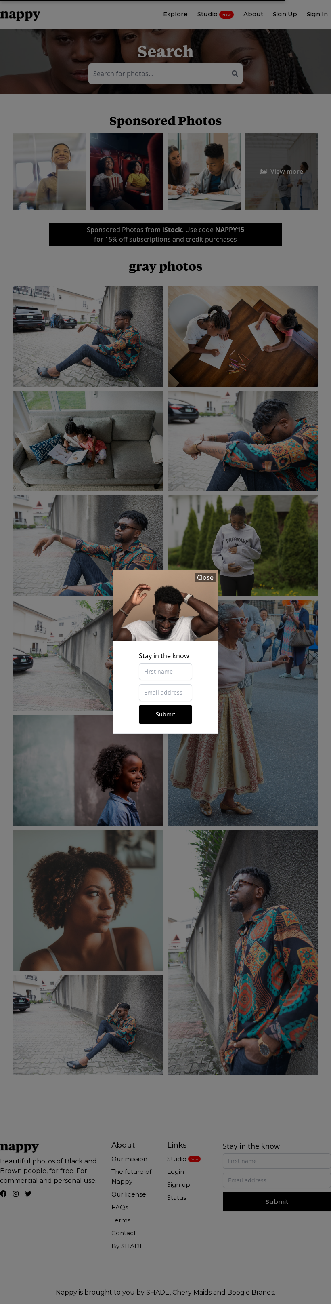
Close (205, 577)
